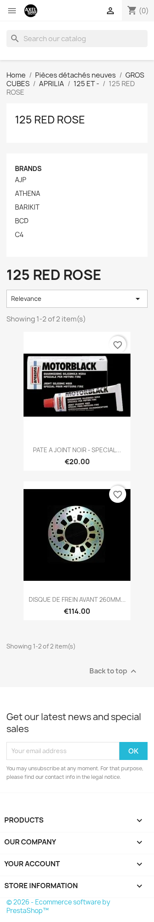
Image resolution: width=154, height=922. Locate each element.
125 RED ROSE (50, 119)
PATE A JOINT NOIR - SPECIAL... (77, 450)
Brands (28, 168)
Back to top (114, 671)
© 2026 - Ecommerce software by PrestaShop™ (58, 906)
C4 (19, 235)
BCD (21, 221)
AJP (20, 180)
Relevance (77, 299)
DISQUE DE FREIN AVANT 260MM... (77, 599)
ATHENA (27, 193)
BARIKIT (27, 207)
